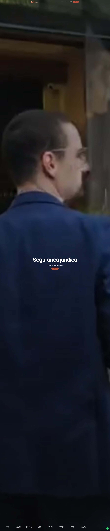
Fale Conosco (76, 1)
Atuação (62, 1)
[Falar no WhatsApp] (107, 528)
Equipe (66, 1)
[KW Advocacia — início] (34, 2)
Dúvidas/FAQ (70, 1)
